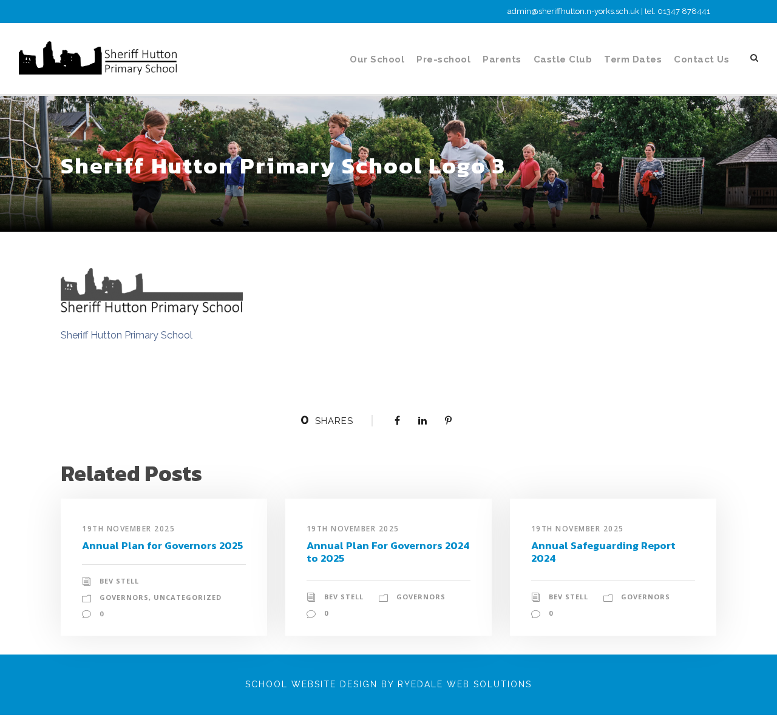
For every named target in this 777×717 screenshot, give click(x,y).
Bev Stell (119, 580)
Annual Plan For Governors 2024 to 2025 (388, 551)
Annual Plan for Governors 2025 (162, 545)
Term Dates (633, 59)
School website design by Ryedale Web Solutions (388, 684)
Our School (377, 59)
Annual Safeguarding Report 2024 (603, 551)
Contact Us (701, 59)
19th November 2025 (128, 528)
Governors (124, 597)
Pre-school (443, 59)
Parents (502, 59)
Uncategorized (188, 597)
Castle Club (563, 59)
